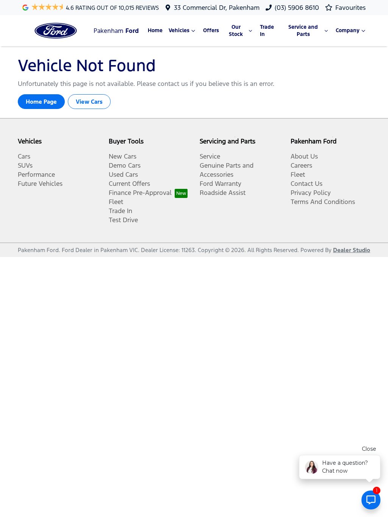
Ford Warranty (220, 183)
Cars (24, 156)
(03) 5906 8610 (297, 7)
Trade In (267, 30)
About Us (304, 156)
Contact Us (306, 183)
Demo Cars (125, 165)
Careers (301, 165)
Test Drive (123, 220)
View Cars (89, 101)
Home (155, 30)
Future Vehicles (40, 183)
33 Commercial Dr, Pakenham (217, 7)
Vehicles (179, 30)
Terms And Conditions (323, 202)
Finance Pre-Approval (140, 192)
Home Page (41, 101)
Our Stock (236, 30)
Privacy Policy (311, 192)
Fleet (116, 202)
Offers (211, 30)
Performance (36, 174)
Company (348, 30)
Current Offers (129, 183)
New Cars (122, 156)
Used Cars (123, 174)
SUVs (25, 165)
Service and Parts (303, 30)
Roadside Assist (223, 192)
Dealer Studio (351, 250)
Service (210, 156)
